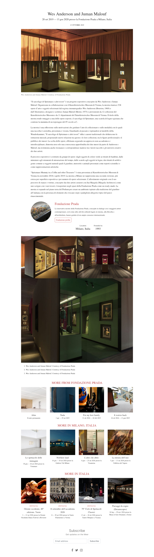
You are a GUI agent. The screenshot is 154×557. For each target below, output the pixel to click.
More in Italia (77, 474)
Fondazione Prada (67, 203)
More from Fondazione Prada (77, 383)
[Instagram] (81, 550)
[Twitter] (76, 550)
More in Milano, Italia (77, 425)
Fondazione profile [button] (63, 220)
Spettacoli (33, 506)
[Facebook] (72, 550)
